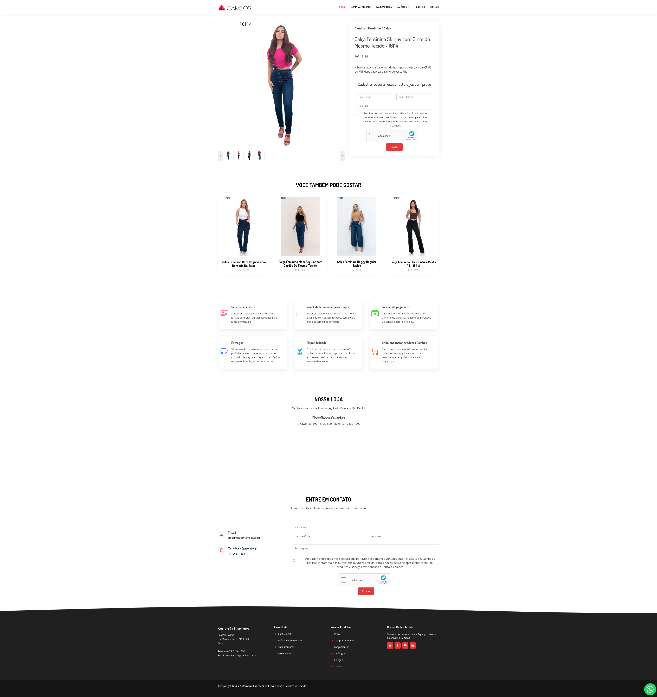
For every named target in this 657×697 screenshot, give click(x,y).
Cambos (360, 28)
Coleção (338, 660)
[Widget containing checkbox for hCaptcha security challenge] (392, 135)
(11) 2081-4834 (236, 554)
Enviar (394, 147)
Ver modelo (243, 248)
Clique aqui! (388, 361)
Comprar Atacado (361, 7)
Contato (434, 7)
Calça (387, 28)
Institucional (284, 634)
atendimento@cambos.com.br (244, 538)
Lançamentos (384, 7)
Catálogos (339, 653)
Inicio (342, 7)
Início (337, 634)
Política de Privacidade (290, 640)
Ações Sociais (285, 653)
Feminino (374, 28)
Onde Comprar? (286, 647)
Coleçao (420, 7)
